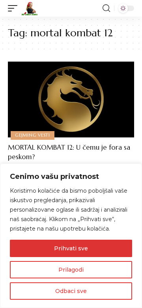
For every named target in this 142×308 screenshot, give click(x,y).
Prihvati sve (71, 248)
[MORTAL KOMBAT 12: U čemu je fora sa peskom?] (71, 99)
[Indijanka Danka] (29, 8)
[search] (106, 8)
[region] (71, 235)
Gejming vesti (32, 135)
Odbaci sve (71, 291)
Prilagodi (71, 269)
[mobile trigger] (14, 8)
